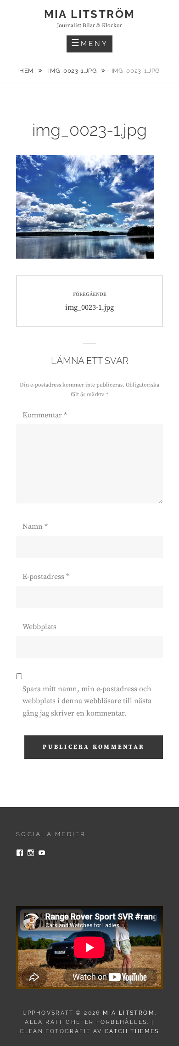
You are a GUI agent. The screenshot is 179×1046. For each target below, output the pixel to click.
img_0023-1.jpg (73, 70)
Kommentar (44, 415)
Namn (35, 526)
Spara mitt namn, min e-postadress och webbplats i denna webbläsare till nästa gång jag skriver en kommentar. (86, 701)
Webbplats (39, 626)
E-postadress (45, 576)
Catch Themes (132, 1031)
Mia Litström (89, 14)
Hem (27, 70)
